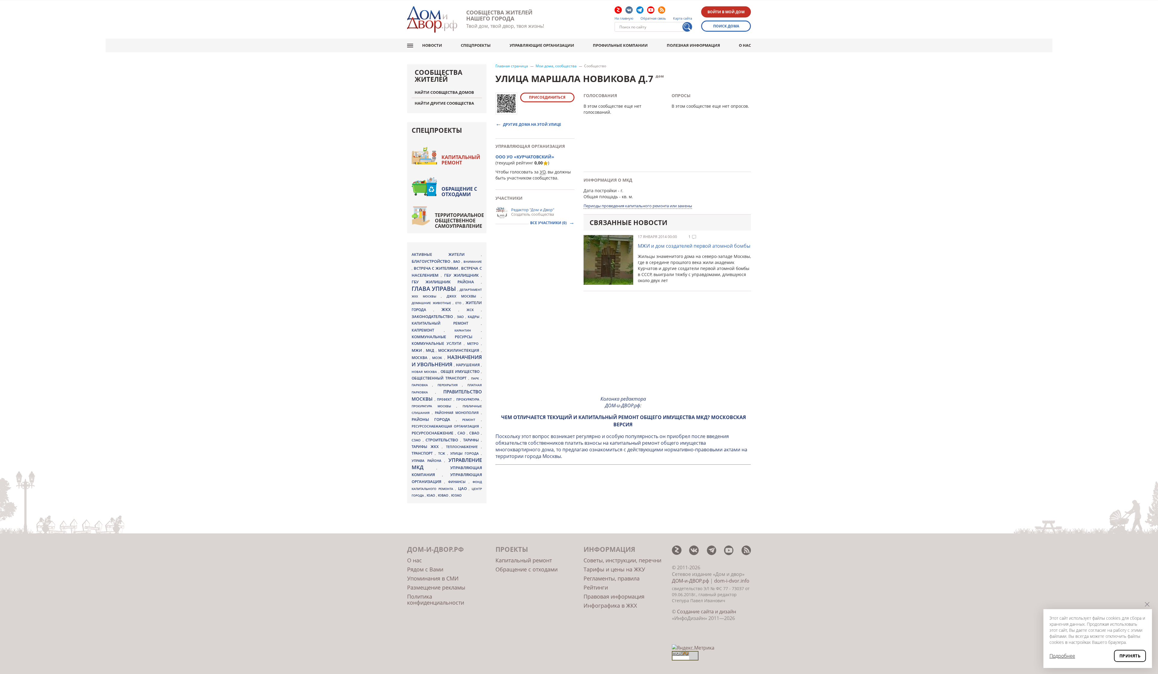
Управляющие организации (542, 45)
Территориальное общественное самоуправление (459, 220)
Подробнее (1062, 656)
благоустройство (431, 261)
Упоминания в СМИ (433, 578)
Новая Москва (425, 372)
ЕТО (459, 303)
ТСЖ (442, 453)
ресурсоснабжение (433, 433)
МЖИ (417, 350)
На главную (624, 18)
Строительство (443, 440)
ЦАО (463, 488)
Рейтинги (596, 587)
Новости (432, 45)
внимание (473, 261)
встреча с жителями (436, 268)
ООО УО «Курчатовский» (524, 157)
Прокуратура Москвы (434, 406)
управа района (428, 460)
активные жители (446, 254)
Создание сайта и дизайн (706, 611)
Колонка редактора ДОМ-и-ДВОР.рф (623, 402)
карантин (467, 330)
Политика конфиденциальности (435, 599)
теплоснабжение (463, 447)
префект (445, 399)
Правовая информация (614, 596)
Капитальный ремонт (460, 159)
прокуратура (468, 399)
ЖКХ (449, 309)
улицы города (465, 453)
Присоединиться (547, 97)
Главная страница (511, 66)
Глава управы (434, 289)
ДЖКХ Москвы (464, 296)
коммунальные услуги (438, 343)
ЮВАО (443, 495)
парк (476, 378)
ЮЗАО (456, 495)
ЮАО (431, 495)
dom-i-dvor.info (731, 580)
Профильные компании (620, 45)
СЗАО (417, 440)
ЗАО (461, 316)
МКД (431, 350)
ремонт (471, 420)
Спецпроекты (476, 45)
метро (474, 343)
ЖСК (474, 310)
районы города (434, 419)
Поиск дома (726, 26)
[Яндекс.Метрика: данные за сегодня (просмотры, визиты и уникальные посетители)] (693, 647)
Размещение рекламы (436, 587)
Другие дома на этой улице (532, 124)
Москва (420, 357)
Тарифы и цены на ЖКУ (614, 569)
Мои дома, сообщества (556, 66)
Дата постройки (600, 190)
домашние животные (432, 303)
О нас (745, 45)
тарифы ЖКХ (427, 446)
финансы (458, 482)
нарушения (468, 364)
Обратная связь (653, 18)
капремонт (428, 330)
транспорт (423, 453)
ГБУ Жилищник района (446, 282)
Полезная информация (693, 45)
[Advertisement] (623, 348)
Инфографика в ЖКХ (610, 605)
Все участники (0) (549, 222)
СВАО (475, 433)
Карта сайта (682, 18)
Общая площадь (601, 196)
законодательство (433, 316)
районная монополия (458, 413)
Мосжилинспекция (459, 350)
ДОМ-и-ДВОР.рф (690, 580)
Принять (1130, 656)
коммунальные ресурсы (446, 336)
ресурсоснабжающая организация (446, 426)
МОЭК (438, 357)
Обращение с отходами (459, 191)
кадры (474, 316)
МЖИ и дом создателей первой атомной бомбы (694, 246)
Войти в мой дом (726, 11)
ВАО (457, 261)
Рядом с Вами (425, 569)
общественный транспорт (440, 378)
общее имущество (461, 371)
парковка (422, 385)
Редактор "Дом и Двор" (532, 209)
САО (462, 433)
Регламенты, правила (612, 578)
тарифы (472, 440)
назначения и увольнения (447, 361)
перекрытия (450, 385)
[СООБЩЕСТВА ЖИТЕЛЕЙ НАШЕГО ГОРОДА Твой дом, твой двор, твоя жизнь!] (432, 19)
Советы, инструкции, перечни (622, 560)
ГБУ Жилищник (462, 275)
